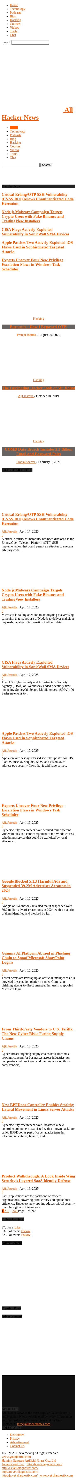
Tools (13, 31)
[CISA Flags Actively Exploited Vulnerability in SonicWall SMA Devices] (24, 654)
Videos (14, 27)
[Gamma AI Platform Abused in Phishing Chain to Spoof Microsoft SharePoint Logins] (24, 945)
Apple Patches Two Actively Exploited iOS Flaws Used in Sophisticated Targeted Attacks (37, 247)
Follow (25, 1231)
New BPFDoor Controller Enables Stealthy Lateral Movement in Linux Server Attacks (38, 1107)
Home (14, 5)
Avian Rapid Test (13, 1464)
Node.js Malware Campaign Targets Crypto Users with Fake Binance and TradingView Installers (33, 216)
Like (17, 1227)
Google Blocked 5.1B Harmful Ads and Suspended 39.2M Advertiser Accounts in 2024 (36, 886)
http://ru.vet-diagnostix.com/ (20, 1471)
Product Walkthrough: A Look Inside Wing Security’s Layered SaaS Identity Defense (38, 1178)
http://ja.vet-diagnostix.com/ (20, 1475)
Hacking (15, 20)
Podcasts (15, 12)
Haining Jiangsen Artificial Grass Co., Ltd (29, 1460)
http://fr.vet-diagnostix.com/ (44, 1464)
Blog (13, 16)
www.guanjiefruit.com (16, 1456)
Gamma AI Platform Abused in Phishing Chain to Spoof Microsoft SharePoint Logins (36, 958)
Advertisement (19, 1442)
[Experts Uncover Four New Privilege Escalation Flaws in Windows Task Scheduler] (24, 797)
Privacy (15, 1438)
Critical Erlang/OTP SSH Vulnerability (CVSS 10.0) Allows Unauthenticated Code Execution (38, 199)
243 (15, 1211)
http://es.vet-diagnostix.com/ (20, 1468)
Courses (15, 24)
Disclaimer (17, 1434)
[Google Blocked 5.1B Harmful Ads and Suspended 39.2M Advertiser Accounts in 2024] (24, 873)
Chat (13, 35)
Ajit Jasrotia (10, 531)
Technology (17, 9)
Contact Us (17, 1446)
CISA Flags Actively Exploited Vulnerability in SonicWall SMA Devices (35, 231)
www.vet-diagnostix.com (56, 1475)
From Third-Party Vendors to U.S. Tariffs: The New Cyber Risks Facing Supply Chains (37, 1033)
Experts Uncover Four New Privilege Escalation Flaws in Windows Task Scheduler (32, 264)
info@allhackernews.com (33, 1424)
